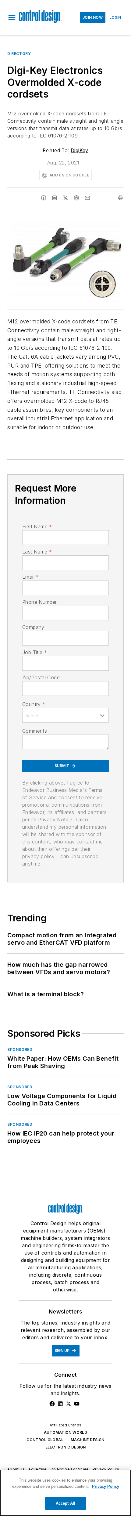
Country (33, 704)
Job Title (34, 652)
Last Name (37, 552)
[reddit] (76, 198)
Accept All (65, 1503)
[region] (65, 1493)
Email (30, 577)
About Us (16, 1469)
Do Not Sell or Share (70, 1469)
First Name (37, 526)
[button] (11, 17)
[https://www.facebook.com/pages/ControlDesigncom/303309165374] (52, 1404)
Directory (19, 53)
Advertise (37, 1469)
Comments (34, 731)
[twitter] (65, 198)
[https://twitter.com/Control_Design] (69, 1404)
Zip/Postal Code (41, 677)
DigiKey (79, 150)
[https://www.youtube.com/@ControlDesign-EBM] (77, 1404)
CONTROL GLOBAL (45, 1439)
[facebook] (44, 198)
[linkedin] (54, 198)
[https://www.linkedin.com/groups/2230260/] (60, 1404)
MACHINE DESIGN (87, 1439)
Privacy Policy (106, 1469)
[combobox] (65, 715)
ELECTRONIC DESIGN (65, 1447)
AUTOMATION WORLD (65, 1432)
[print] (121, 198)
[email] (87, 198)
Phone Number (39, 602)
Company (33, 627)
